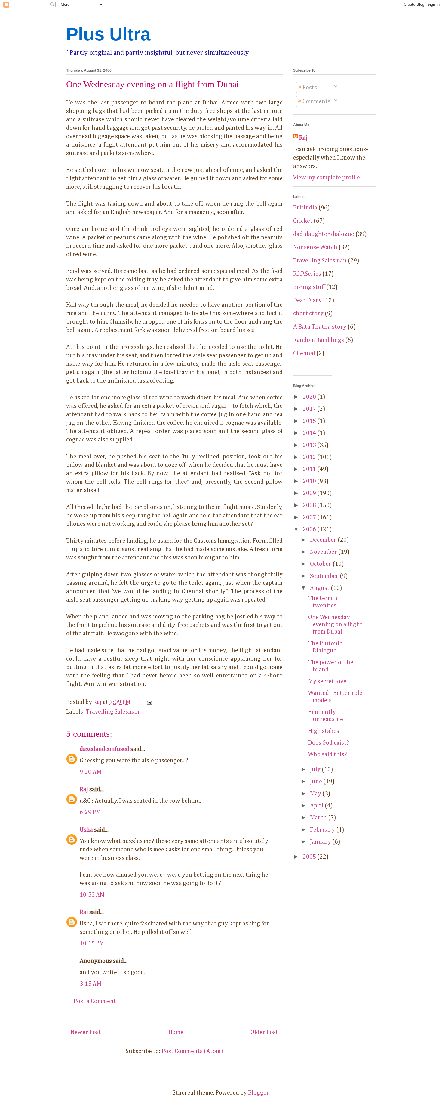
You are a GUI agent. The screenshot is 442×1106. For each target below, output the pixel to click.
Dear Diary (307, 300)
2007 (310, 517)
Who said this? (327, 754)
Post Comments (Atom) (192, 1051)
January (321, 842)
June (316, 782)
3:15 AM (90, 984)
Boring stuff (309, 287)
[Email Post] (148, 702)
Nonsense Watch (315, 247)
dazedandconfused (104, 749)
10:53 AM (92, 895)
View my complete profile (326, 178)
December (324, 540)
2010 (310, 481)
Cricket (302, 221)
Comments (315, 101)
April (317, 806)
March (319, 818)
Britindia (305, 208)
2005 (310, 857)
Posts (309, 88)
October (321, 564)
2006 (310, 529)
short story (308, 314)
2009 (310, 493)
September (325, 576)
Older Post (264, 1032)
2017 (310, 409)
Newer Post (86, 1032)
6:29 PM (90, 812)
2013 (310, 445)
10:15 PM (92, 943)
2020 (310, 397)
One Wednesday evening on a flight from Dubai (335, 624)
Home (175, 1032)
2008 (310, 505)
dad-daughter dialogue (323, 234)
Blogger (258, 1093)
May (316, 794)
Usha (86, 830)
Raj (84, 789)
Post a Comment (95, 1001)
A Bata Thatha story (319, 327)
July (316, 770)
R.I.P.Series (307, 274)
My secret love (327, 681)
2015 (310, 421)
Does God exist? (328, 743)
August (320, 588)
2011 (310, 469)
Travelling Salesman (113, 712)
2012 (310, 457)
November (324, 552)
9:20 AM (90, 772)
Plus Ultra (108, 34)
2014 (310, 433)
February (323, 830)
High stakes (323, 731)
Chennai (304, 353)
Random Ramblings (318, 340)
